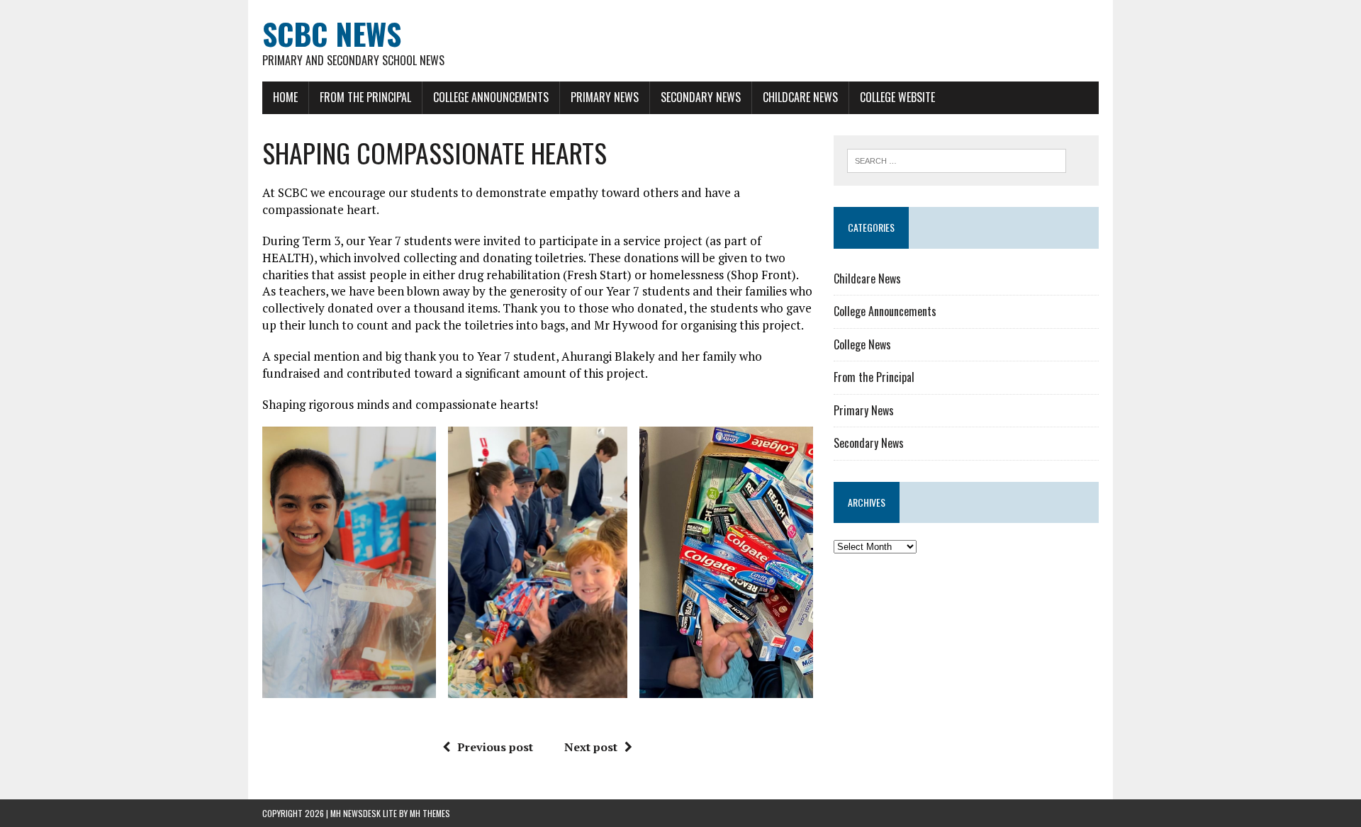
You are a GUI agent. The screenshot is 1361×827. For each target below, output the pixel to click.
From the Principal (365, 97)
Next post (590, 747)
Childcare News (800, 97)
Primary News (605, 97)
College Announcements (491, 97)
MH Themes (430, 813)
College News (862, 344)
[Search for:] (956, 159)
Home (285, 97)
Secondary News (701, 97)
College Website (897, 97)
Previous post (495, 747)
